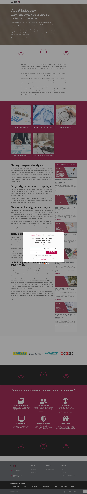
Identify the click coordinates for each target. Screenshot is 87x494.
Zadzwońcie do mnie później (51, 252)
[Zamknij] (63, 232)
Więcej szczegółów (43, 259)
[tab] (36, 235)
